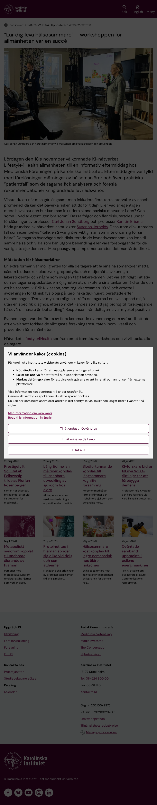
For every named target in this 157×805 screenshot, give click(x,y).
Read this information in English (31, 418)
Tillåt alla (78, 450)
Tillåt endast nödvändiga (78, 428)
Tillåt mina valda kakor (78, 439)
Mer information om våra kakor (30, 413)
